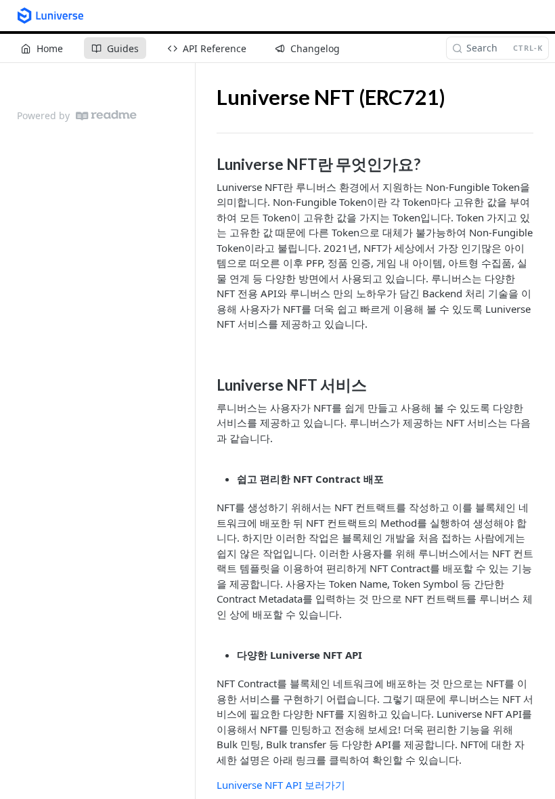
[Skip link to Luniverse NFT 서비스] (207, 385)
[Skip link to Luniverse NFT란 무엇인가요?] (207, 164)
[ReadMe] (106, 115)
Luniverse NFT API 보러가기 (281, 785)
